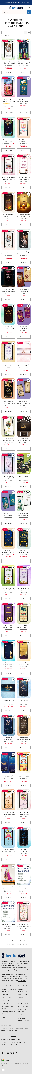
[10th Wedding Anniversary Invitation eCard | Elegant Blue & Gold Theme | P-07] (24, 86)
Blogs (3, 1017)
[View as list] (28, 32)
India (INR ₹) (9, 1060)
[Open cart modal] (29, 8)
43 (20, 940)
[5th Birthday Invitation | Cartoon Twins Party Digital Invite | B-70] (24, 762)
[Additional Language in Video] (8, 911)
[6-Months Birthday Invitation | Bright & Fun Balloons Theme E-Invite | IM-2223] (8, 837)
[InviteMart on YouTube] (14, 1053)
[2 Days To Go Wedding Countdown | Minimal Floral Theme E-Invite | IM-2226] (8, 239)
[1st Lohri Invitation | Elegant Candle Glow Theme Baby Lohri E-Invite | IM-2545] (24, 202)
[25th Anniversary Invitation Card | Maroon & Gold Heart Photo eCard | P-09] (24, 276)
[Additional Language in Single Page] (24, 874)
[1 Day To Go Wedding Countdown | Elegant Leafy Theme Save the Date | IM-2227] (8, 49)
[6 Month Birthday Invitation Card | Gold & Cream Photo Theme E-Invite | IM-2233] (8, 799)
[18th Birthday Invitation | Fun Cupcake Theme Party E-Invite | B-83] (24, 127)
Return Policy (23, 1003)
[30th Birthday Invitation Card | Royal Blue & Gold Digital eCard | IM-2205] (8, 538)
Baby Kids (4, 994)
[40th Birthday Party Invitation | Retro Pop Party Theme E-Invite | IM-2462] (24, 613)
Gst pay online (23, 1006)
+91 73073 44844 (10, 1036)
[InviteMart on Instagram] (11, 1053)
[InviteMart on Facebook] (2, 1053)
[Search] (29, 12)
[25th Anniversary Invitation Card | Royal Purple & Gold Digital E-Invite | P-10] (24, 314)
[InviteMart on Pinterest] (8, 1053)
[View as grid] (25, 32)
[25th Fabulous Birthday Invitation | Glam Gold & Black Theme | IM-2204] (8, 388)
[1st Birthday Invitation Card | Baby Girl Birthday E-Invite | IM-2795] (24, 164)
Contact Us (22, 1015)
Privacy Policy (23, 994)
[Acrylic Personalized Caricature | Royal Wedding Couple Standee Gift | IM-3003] (8, 874)
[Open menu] (2, 8)
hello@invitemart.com (12, 1039)
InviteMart (16, 1063)
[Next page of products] (24, 940)
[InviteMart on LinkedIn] (16, 1053)
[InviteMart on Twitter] (5, 1053)
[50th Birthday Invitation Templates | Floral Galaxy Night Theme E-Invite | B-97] (24, 687)
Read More (22, 981)
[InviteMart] (16, 8)
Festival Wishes (6, 998)
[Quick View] (13, 41)
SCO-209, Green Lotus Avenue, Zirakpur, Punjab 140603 (15, 1044)
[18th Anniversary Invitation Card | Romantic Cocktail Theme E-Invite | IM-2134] (8, 127)
